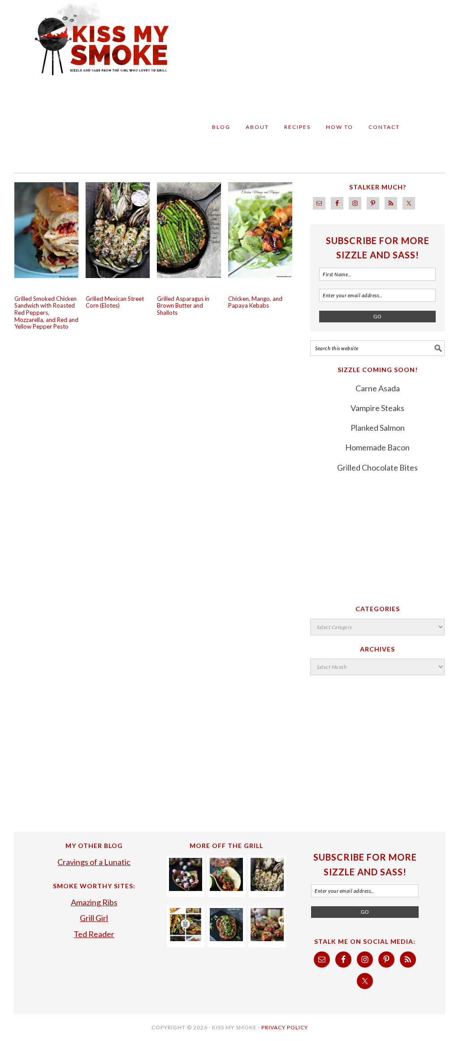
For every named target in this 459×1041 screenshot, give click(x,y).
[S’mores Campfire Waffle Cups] (185, 888)
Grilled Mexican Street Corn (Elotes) (115, 302)
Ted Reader (94, 934)
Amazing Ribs (94, 902)
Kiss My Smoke (95, 45)
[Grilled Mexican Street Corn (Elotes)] (267, 888)
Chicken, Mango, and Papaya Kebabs (255, 302)
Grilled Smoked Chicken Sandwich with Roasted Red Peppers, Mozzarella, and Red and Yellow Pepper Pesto (46, 312)
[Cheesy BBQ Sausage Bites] (267, 938)
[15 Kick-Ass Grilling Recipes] (185, 938)
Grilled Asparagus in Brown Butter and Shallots (183, 305)
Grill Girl (94, 918)
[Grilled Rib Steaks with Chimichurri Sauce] (226, 938)
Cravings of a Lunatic (93, 862)
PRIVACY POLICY (284, 1027)
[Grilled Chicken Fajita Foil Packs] (226, 888)
